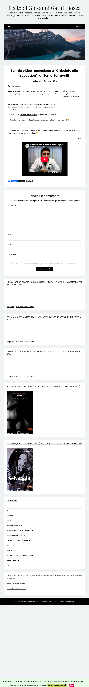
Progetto (10, 307)
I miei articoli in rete (14, 525)
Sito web (12, 254)
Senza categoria (13, 550)
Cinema (10, 516)
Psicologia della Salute (16, 535)
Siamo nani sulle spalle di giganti (20, 555)
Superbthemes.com (67, 601)
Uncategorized (13, 560)
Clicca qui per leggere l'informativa (16, 583)
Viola (9, 565)
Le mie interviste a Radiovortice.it (20, 530)
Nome (11, 234)
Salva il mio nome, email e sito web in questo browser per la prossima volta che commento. (45, 264)
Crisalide (10, 521)
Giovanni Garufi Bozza (25, 307)
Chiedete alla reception (28, 115)
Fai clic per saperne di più (57, 685)
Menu (78, 26)
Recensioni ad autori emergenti (19, 540)
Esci (71, 685)
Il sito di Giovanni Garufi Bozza (44, 7)
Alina (8, 506)
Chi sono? (11, 511)
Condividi (29, 181)
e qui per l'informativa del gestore (16, 589)
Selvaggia (11, 545)
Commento (13, 205)
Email (11, 244)
